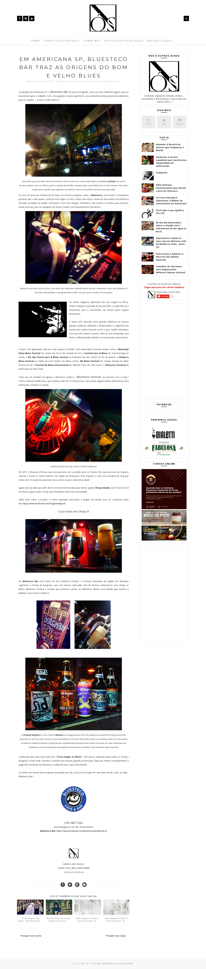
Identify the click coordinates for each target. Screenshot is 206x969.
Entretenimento (85, 81)
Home (35, 40)
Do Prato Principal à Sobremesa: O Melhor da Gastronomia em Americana (171, 200)
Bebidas (63, 81)
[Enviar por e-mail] (84, 884)
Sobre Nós (92, 40)
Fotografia (98, 81)
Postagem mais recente (31, 936)
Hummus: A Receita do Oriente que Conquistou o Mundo (170, 147)
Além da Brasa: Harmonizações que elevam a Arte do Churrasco (171, 187)
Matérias (108, 81)
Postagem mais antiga (115, 936)
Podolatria (161, 172)
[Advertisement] (164, 352)
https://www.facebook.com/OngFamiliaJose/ (44, 503)
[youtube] (31, 18)
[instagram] (25, 18)
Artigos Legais (159, 40)
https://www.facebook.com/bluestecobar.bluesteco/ (82, 830)
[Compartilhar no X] (70, 884)
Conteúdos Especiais (60, 40)
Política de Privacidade (124, 40)
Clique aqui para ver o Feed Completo (164, 287)
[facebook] (19, 18)
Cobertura (72, 81)
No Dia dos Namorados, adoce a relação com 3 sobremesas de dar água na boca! (171, 227)
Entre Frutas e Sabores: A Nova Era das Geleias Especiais (169, 256)
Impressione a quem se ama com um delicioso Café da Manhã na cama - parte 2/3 (171, 242)
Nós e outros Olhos (80, 867)
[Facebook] (62, 884)
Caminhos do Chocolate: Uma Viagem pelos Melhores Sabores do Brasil (170, 269)
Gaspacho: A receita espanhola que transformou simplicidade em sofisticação (171, 161)
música (117, 81)
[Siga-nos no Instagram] (77, 884)
